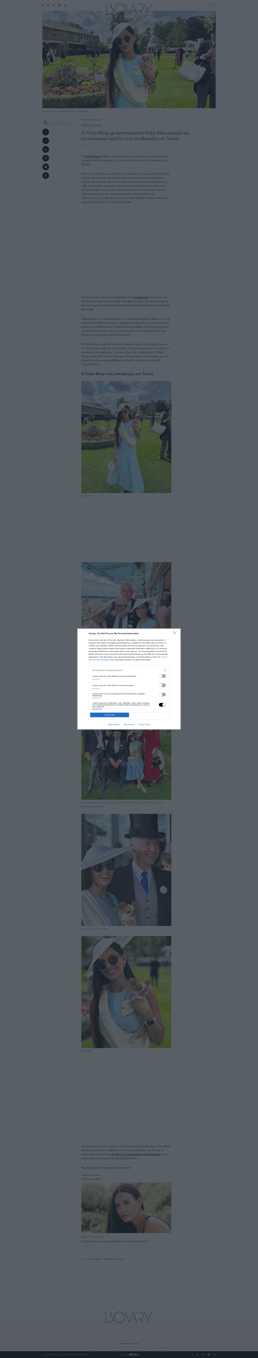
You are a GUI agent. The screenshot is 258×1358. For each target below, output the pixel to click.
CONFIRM (110, 715)
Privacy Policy (144, 724)
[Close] (175, 633)
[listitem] (129, 670)
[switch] (162, 676)
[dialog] (129, 679)
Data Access (129, 724)
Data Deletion (114, 724)
